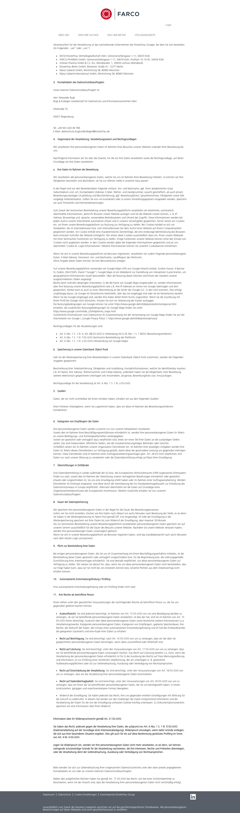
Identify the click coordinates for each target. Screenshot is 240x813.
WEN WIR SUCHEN (88, 35)
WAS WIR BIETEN (116, 35)
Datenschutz (64, 794)
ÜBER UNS (63, 35)
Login (168, 24)
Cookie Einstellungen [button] (85, 794)
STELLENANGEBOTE (145, 35)
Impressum (49, 794)
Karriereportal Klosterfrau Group (117, 794)
